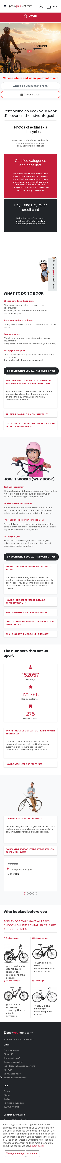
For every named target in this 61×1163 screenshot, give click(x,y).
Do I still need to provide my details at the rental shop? (30, 623)
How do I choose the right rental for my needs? (29, 568)
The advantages (11, 1050)
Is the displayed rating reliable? (24, 818)
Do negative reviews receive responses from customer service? (30, 851)
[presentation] (1, 48)
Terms (7, 1091)
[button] (48, 7)
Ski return (8, 1070)
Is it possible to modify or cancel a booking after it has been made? (30, 425)
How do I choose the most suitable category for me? (25, 601)
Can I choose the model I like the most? (28, 634)
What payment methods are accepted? (27, 612)
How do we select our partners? (24, 764)
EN (54, 6)
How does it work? (12, 1058)
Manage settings (15, 1153)
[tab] (30, 382)
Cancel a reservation (13, 1062)
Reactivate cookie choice (15, 1078)
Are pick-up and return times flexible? (27, 414)
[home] (20, 6)
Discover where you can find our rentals (31, 371)
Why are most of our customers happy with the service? (30, 732)
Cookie (7, 1099)
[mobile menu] (6, 6)
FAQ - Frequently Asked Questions (19, 1066)
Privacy (7, 1095)
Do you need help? (12, 1074)
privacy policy (37, 1145)
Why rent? (8, 1054)
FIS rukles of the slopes (14, 1103)
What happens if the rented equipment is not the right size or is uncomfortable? (28, 382)
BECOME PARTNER (11, 1107)
